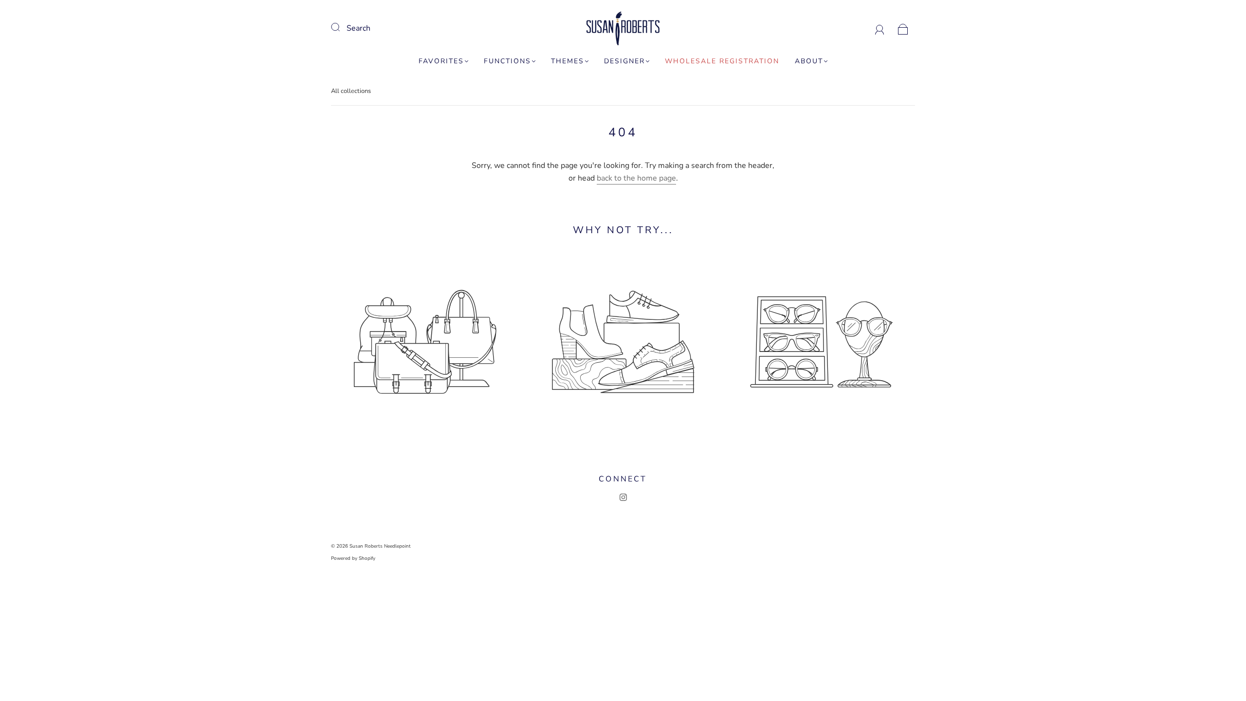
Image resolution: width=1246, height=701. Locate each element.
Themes (567, 61)
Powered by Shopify (353, 558)
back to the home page (636, 178)
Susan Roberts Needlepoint (380, 546)
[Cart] (903, 28)
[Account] (879, 28)
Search (358, 28)
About (809, 61)
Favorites (441, 61)
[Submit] (341, 27)
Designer (624, 61)
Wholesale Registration (722, 61)
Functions (507, 61)
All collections (351, 91)
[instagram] (623, 497)
